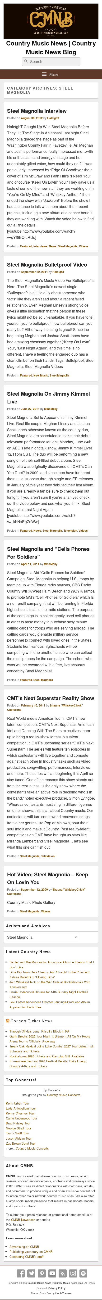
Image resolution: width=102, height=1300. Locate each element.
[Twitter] (31, 1273)
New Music (40, 375)
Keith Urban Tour (17, 1103)
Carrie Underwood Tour (21, 1118)
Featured (26, 246)
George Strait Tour (18, 1128)
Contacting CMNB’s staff (26, 1256)
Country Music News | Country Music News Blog (51, 47)
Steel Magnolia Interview (37, 110)
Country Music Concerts (63, 1094)
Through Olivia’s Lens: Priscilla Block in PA (39, 1031)
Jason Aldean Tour (19, 1138)
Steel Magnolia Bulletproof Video (47, 264)
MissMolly (51, 409)
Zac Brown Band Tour (21, 1143)
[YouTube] (52, 1273)
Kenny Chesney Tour (20, 1113)
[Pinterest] (42, 1273)
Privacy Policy (56, 1288)
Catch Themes (63, 1293)
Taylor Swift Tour (17, 1133)
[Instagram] (73, 1273)
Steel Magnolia (68, 246)
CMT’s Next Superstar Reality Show (50, 698)
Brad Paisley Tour (18, 1123)
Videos (83, 246)
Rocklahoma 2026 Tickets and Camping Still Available (46, 1056)
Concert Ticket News (32, 1021)
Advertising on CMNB (24, 1246)
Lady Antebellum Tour (21, 1108)
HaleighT (53, 118)
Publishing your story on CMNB (31, 1251)
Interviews (40, 246)
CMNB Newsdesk (23, 1219)
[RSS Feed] (63, 1273)
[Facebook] (21, 1273)
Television (70, 530)
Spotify (83, 1273)
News (52, 246)
